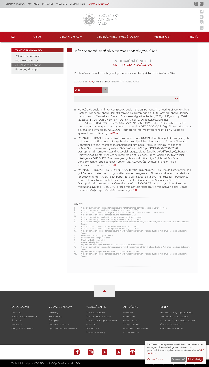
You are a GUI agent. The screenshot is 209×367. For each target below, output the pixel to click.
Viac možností (155, 359)
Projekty (53, 312)
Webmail (61, 4)
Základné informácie (27, 56)
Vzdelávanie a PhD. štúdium (118, 36)
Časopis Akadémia (170, 324)
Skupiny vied (77, 4)
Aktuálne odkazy (99, 4)
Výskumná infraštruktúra (63, 328)
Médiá (193, 36)
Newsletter (129, 316)
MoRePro (91, 324)
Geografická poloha (22, 328)
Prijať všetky (195, 359)
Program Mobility (96, 332)
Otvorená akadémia (171, 328)
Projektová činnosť (26, 60)
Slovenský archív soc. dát (174, 316)
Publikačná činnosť (29, 65)
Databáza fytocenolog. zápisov (177, 320)
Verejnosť (162, 36)
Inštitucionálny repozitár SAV (176, 312)
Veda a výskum (71, 36)
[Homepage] (89, 19)
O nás (37, 36)
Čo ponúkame (131, 332)
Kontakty (33, 4)
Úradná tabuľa (15, 4)
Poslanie (16, 312)
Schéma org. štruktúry (24, 316)
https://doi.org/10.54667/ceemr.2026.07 (101, 123)
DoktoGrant (92, 328)
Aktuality (128, 312)
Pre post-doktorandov (98, 316)
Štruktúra (16, 320)
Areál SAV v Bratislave (135, 328)
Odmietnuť (178, 359)
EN (201, 3)
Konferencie (55, 316)
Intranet (47, 4)
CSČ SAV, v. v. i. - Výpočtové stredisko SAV (57, 363)
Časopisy (54, 320)
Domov (17, 36)
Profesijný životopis (27, 69)
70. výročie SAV (131, 324)
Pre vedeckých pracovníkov (101, 320)
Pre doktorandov (95, 312)
